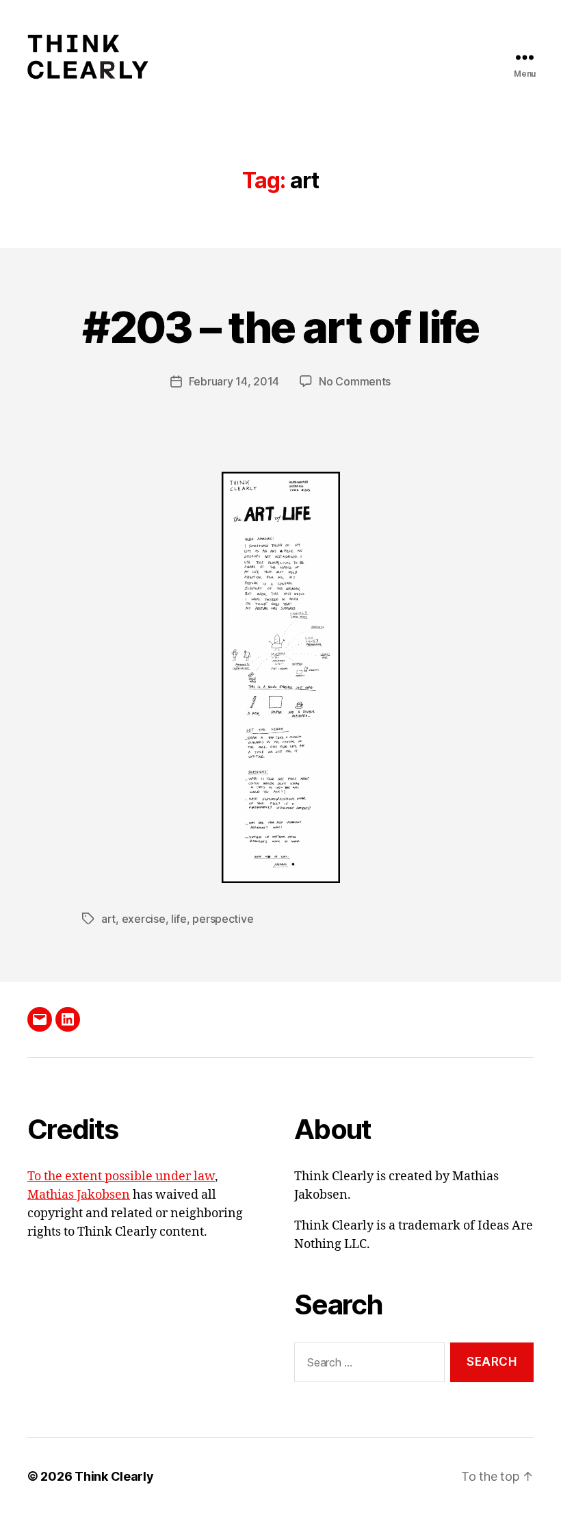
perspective (222, 919)
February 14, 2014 (234, 381)
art (108, 919)
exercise (144, 919)
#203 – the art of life (280, 327)
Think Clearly (114, 1476)
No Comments (355, 381)
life (179, 919)
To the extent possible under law (121, 1176)
